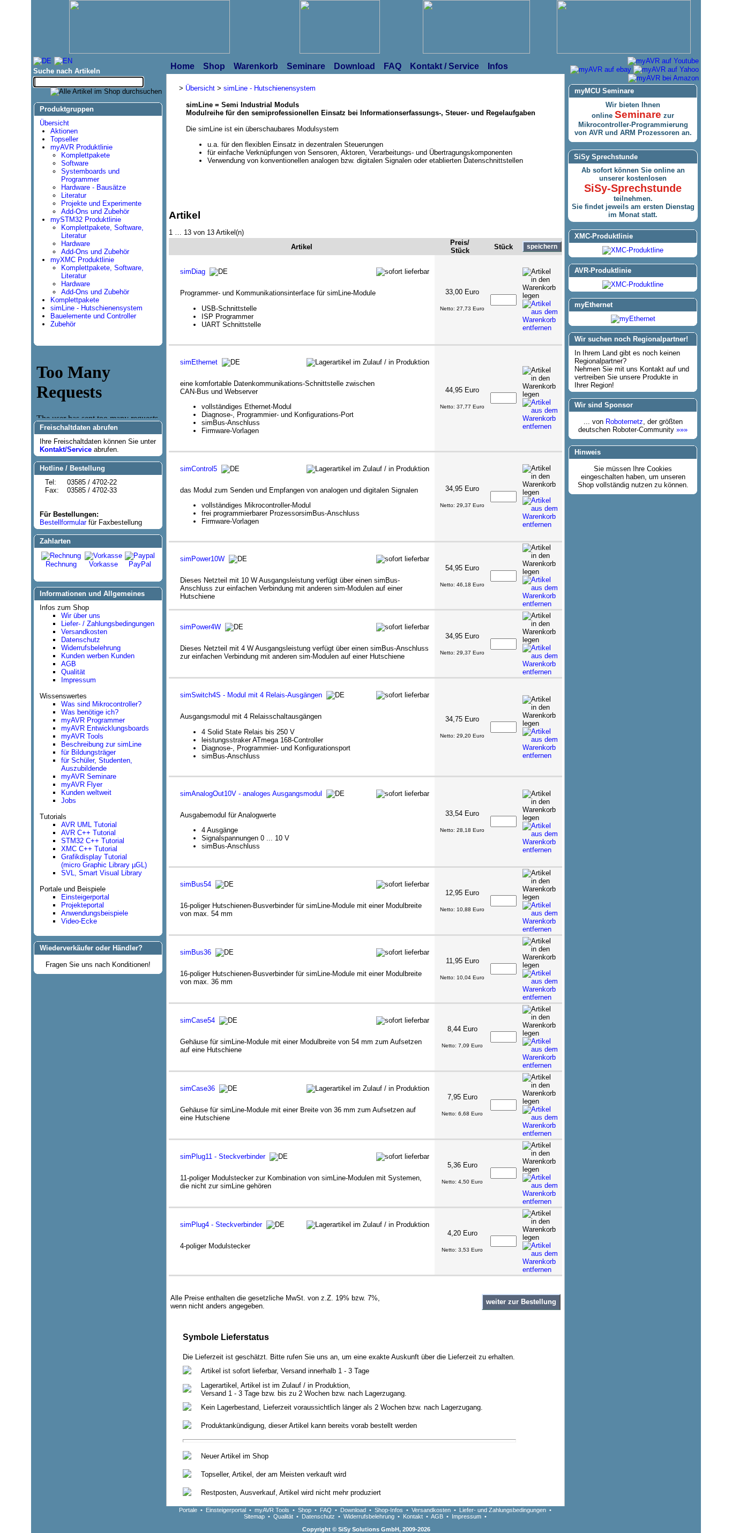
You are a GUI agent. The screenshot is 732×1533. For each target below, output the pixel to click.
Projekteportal (82, 905)
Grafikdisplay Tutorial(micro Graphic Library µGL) (104, 861)
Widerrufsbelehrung (91, 648)
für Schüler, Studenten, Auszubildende (96, 764)
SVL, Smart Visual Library (101, 873)
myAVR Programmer (93, 720)
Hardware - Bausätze (93, 187)
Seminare (638, 114)
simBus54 (195, 884)
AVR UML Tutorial (89, 825)
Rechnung (61, 564)
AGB (68, 664)
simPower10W (202, 559)
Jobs (68, 801)
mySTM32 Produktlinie (85, 219)
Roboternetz (624, 422)
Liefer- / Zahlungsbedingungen (107, 624)
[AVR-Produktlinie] (632, 284)
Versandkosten (84, 632)
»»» (682, 430)
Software (74, 163)
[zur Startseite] (149, 28)
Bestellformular (63, 522)
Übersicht (54, 123)
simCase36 (197, 1088)
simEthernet (199, 362)
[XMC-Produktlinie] (632, 250)
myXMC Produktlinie (82, 260)
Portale (188, 1510)
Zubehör (63, 324)
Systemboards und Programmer (90, 175)
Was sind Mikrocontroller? (101, 704)
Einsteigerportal (85, 897)
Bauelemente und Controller (93, 316)
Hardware (75, 244)
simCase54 (197, 1020)
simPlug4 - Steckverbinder (221, 1225)
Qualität (73, 672)
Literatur (73, 195)
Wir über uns (80, 616)
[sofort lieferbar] (402, 271)
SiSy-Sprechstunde (633, 188)
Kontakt (413, 1516)
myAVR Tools (82, 736)
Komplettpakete (85, 155)
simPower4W (200, 627)
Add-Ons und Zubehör (95, 211)
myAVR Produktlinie (81, 147)
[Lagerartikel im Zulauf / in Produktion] (368, 362)
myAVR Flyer (81, 784)
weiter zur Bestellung (521, 1302)
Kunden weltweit (86, 792)
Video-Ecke (79, 921)
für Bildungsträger (88, 752)
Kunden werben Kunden (98, 656)
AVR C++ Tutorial (88, 833)
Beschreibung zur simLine (101, 744)
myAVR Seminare (88, 776)
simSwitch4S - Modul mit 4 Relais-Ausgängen (251, 695)
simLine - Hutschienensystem (96, 308)
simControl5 (198, 469)
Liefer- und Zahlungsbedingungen (502, 1510)
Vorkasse (103, 564)
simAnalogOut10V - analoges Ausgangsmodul (251, 794)
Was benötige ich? (89, 712)
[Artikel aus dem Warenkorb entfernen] (542, 316)
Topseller (64, 139)
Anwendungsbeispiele (94, 913)
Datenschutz (80, 640)
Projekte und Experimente (101, 203)
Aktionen (64, 131)
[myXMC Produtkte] (476, 28)
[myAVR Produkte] (340, 28)
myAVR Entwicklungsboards (105, 728)
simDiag (192, 271)
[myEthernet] (633, 319)
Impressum (78, 680)
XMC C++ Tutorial (89, 849)
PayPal (140, 564)
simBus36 (195, 952)
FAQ (326, 1510)
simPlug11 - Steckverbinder (222, 1156)
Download (353, 1510)
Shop (304, 1510)
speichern (542, 246)
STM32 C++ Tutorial (92, 841)
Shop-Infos (389, 1510)
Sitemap (254, 1516)
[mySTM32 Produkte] (624, 28)
